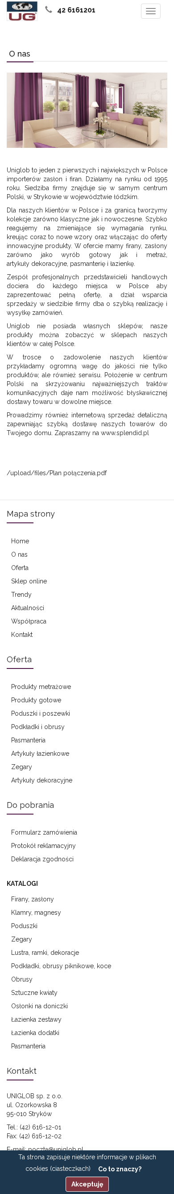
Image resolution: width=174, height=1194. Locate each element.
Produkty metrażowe (41, 686)
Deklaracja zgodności (42, 859)
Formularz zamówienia (44, 832)
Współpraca (28, 621)
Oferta (20, 567)
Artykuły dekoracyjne (41, 780)
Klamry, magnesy (36, 912)
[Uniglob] (22, 11)
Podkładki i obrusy (38, 726)
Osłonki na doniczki (39, 1006)
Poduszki (24, 925)
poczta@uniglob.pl (55, 1149)
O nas (19, 554)
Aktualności (27, 607)
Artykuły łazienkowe (40, 753)
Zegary (21, 766)
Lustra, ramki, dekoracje (45, 952)
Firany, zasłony (32, 899)
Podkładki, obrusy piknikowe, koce (61, 966)
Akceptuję (87, 1184)
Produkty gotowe (36, 700)
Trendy (21, 594)
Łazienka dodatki (35, 1032)
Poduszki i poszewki (40, 713)
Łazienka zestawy (36, 1019)
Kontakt (22, 634)
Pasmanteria (28, 740)
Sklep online (29, 581)
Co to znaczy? (119, 1169)
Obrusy (22, 979)
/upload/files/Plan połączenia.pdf (57, 473)
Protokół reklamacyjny (43, 845)
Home (20, 541)
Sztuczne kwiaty (34, 992)
